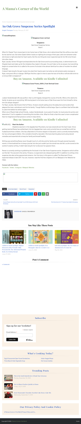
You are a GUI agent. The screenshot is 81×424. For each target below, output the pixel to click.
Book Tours (23, 189)
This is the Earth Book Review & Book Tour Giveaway (30, 376)
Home (3, 22)
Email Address (11, 332)
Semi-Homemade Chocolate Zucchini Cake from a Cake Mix (32, 393)
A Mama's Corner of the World (25, 8)
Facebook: (5, 167)
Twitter (12, 167)
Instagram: (18, 167)
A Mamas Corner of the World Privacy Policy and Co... (20, 412)
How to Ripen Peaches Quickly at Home (26, 384)
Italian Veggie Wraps (47, 358)
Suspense (9, 22)
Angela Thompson (7, 30)
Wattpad (25, 167)
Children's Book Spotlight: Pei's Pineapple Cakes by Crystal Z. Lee (38, 246)
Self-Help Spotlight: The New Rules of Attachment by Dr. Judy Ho (66, 246)
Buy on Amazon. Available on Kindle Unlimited (40, 78)
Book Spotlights (12, 189)
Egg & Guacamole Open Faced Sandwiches (17, 358)
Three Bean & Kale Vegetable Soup (14, 361)
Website (31, 167)
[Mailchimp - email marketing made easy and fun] (29, 341)
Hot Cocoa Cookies (46, 361)
